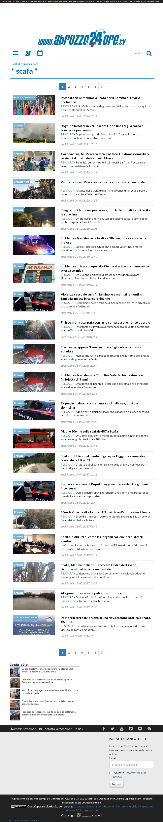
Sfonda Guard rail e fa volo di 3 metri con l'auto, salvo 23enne (105, 512)
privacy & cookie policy (23, 820)
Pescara (67, 106)
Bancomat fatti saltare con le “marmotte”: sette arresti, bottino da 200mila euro (47, 670)
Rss (80, 729)
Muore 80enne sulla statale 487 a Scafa (89, 431)
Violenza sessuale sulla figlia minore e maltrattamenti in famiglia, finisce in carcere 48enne (101, 296)
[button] (104, 728)
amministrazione (24, 729)
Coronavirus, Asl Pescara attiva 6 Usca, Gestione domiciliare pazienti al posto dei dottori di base (105, 156)
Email (112, 758)
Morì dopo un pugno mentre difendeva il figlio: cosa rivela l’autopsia (50, 692)
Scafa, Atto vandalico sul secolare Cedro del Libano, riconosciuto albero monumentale (99, 567)
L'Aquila (67, 545)
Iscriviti (116, 784)
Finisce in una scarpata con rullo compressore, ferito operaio (105, 322)
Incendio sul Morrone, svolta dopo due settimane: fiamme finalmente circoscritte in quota (49, 713)
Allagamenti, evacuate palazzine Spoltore (91, 593)
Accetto (129, 774)
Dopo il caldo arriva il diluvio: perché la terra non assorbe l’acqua (48, 702)
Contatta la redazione (57, 729)
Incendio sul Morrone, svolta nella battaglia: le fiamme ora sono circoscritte (47, 681)
